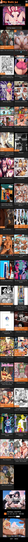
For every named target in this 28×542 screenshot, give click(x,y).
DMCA (16, 539)
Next (23, 513)
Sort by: (9, 28)
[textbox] (7, 5)
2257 (11, 539)
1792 (20, 513)
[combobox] (6, 4)
